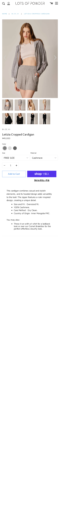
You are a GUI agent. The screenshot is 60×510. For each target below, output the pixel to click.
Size (3, 153)
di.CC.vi (15, 14)
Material (33, 153)
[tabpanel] (30, 58)
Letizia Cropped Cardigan (37, 14)
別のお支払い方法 (41, 180)
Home (4, 14)
